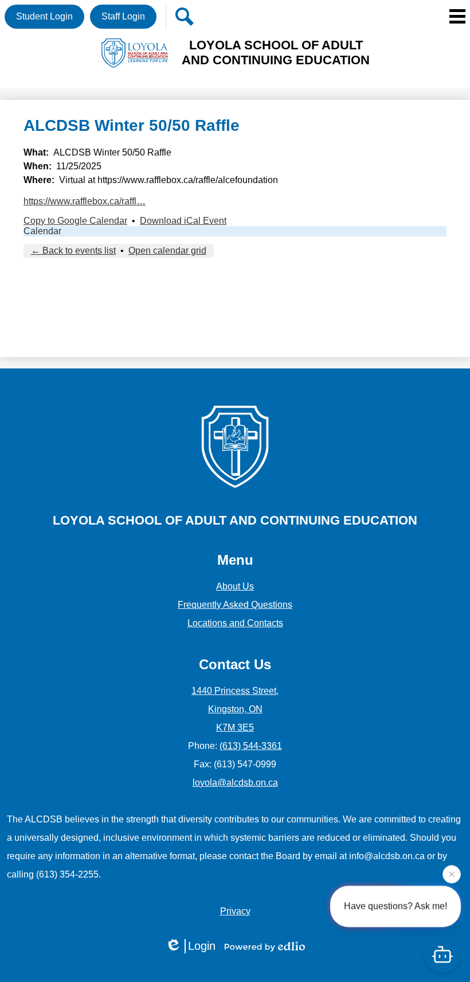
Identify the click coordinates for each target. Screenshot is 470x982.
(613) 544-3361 (251, 746)
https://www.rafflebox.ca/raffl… (84, 201)
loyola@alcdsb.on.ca (235, 782)
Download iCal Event (183, 221)
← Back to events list (73, 250)
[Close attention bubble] (451, 874)
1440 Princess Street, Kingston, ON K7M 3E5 (235, 709)
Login (202, 946)
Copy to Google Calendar (75, 221)
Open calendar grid (167, 250)
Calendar (42, 231)
